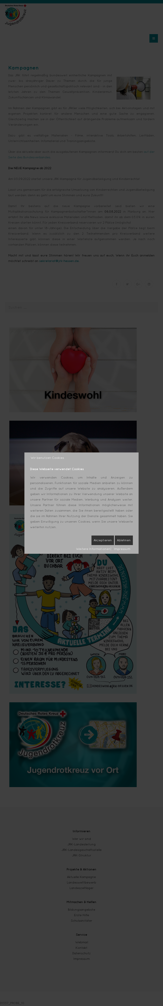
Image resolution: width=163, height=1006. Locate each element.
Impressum (122, 549)
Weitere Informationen (93, 549)
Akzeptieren (103, 540)
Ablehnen (124, 540)
